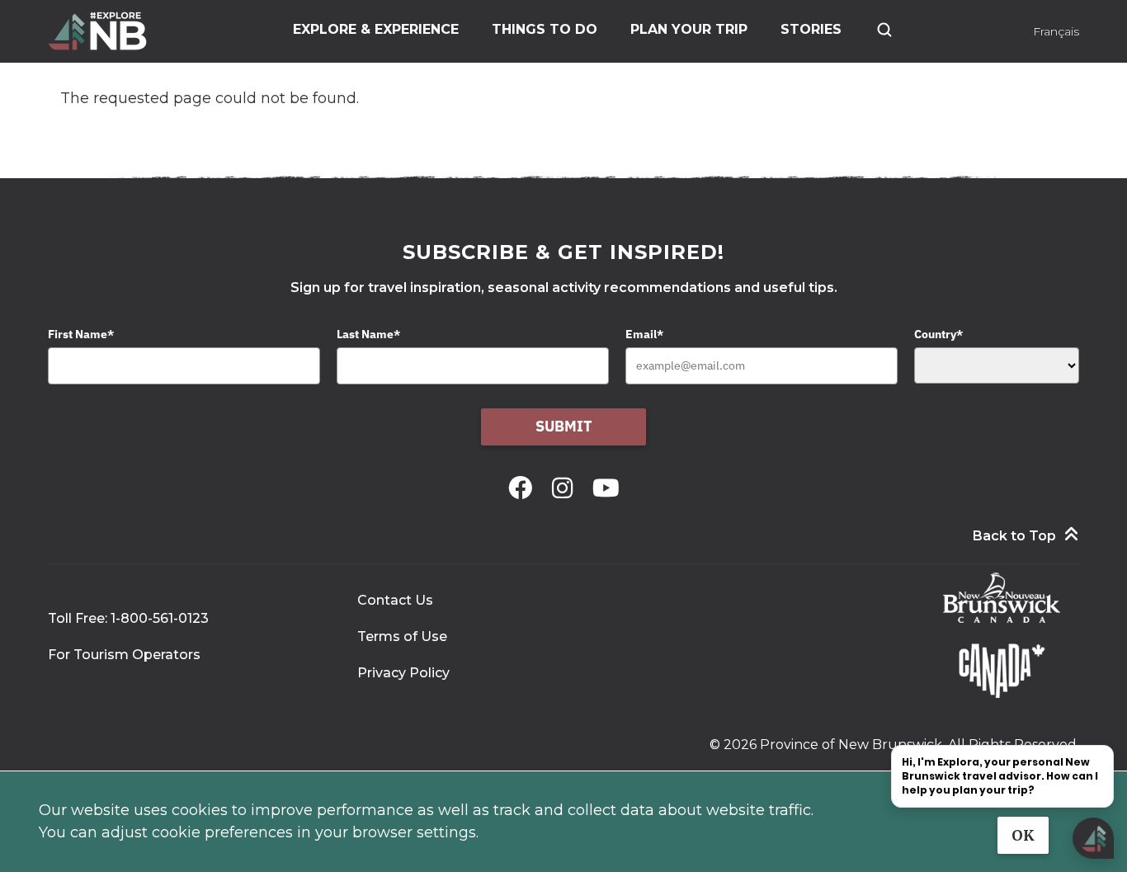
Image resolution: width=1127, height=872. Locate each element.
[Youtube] (606, 488)
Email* (644, 334)
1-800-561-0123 (160, 618)
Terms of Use (402, 636)
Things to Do (544, 29)
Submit (563, 426)
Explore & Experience (376, 29)
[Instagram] (565, 488)
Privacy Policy (403, 673)
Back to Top (1014, 536)
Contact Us (395, 600)
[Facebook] (523, 488)
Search (884, 30)
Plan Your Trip (688, 29)
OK (1023, 835)
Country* (938, 334)
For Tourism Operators (124, 654)
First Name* (81, 334)
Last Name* (368, 334)
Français (1056, 31)
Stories (811, 29)
